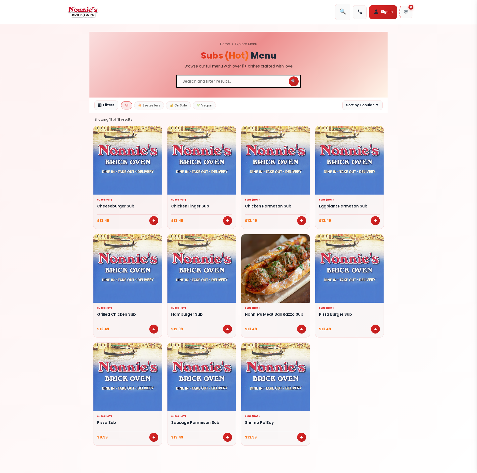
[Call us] (360, 12)
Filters (106, 105)
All (126, 105)
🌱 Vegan (204, 105)
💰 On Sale (178, 105)
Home (225, 44)
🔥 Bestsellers (149, 105)
